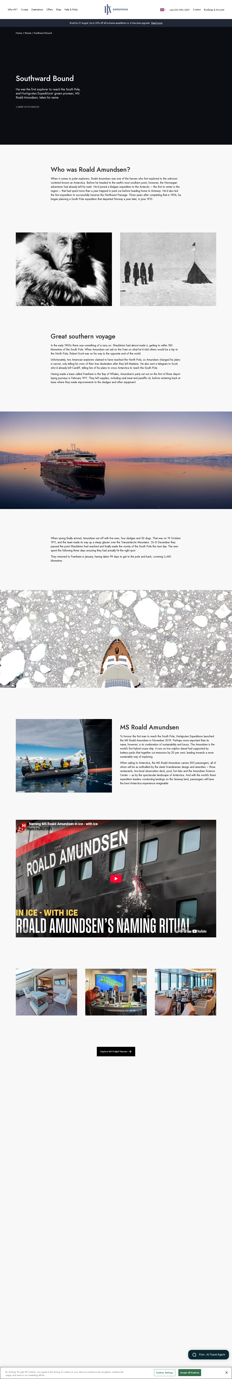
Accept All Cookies (189, 1372)
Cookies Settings (164, 1372)
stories (28, 33)
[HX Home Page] (116, 9)
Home (19, 33)
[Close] (226, 1372)
